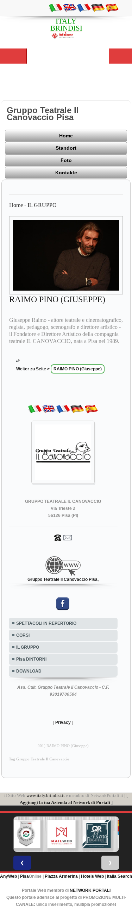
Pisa (24, 876)
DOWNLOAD (29, 671)
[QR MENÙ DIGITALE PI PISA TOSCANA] (95, 834)
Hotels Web (92, 876)
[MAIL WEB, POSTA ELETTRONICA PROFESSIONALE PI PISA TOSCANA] (60, 834)
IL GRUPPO (42, 205)
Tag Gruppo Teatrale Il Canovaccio (39, 759)
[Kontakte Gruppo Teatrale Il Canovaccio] (63, 537)
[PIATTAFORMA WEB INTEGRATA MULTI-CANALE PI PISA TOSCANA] (25, 834)
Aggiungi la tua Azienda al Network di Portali (65, 802)
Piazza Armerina (61, 876)
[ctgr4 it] (56, 7)
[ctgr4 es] (112, 7)
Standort (66, 148)
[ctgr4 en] (70, 7)
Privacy (63, 722)
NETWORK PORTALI (90, 890)
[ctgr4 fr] (84, 7)
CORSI (23, 635)
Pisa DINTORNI (31, 659)
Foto (66, 160)
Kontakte (66, 172)
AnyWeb (8, 876)
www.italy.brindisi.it (45, 795)
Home (66, 135)
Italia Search (119, 876)
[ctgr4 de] (98, 7)
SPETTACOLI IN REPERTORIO (46, 623)
